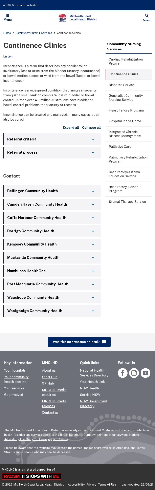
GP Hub (48, 383)
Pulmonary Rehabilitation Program (128, 159)
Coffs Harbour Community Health (36, 218)
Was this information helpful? (79, 341)
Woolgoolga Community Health (34, 311)
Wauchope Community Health (33, 297)
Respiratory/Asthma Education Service (124, 174)
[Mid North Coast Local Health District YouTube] (145, 377)
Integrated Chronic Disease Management (125, 134)
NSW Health (89, 388)
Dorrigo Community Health (30, 231)
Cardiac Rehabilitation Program (126, 61)
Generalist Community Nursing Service (126, 98)
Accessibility (76, 484)
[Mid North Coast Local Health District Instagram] (134, 377)
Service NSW (90, 395)
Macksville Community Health (33, 257)
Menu (8, 19)
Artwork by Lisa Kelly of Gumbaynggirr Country (36, 439)
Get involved (13, 395)
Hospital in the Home (125, 121)
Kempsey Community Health (32, 244)
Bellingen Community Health (32, 191)
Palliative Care (120, 147)
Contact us (50, 413)
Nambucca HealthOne (26, 271)
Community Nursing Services (124, 46)
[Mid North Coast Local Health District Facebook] (123, 377)
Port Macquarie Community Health (37, 284)
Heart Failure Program (126, 110)
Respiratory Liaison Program (123, 189)
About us (49, 370)
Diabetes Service (122, 85)
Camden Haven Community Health (37, 204)
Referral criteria (22, 139)
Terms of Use (107, 484)
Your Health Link (92, 382)
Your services (14, 388)
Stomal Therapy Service (127, 202)
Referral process (22, 152)
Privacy (91, 484)
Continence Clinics (123, 74)
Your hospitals (15, 370)
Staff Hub (50, 377)
